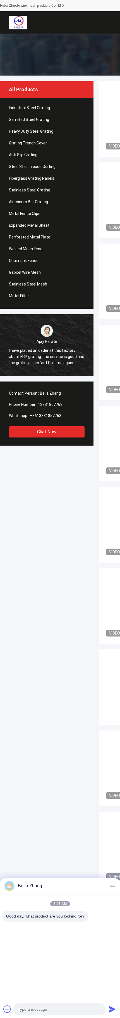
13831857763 (50, 404)
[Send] (112, 1009)
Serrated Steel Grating (29, 119)
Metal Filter (19, 296)
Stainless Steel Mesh (28, 284)
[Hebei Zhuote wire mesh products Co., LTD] (18, 22)
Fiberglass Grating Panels (31, 178)
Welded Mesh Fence (27, 249)
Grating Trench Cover (28, 143)
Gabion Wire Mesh (25, 272)
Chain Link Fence (24, 260)
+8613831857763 (45, 415)
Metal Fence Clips (24, 213)
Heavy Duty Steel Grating (31, 131)
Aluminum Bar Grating (28, 202)
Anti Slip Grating (23, 155)
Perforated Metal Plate (29, 237)
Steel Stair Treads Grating (32, 166)
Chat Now (46, 431)
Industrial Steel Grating (29, 108)
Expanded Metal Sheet (29, 225)
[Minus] (112, 886)
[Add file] (7, 1009)
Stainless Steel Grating (29, 190)
